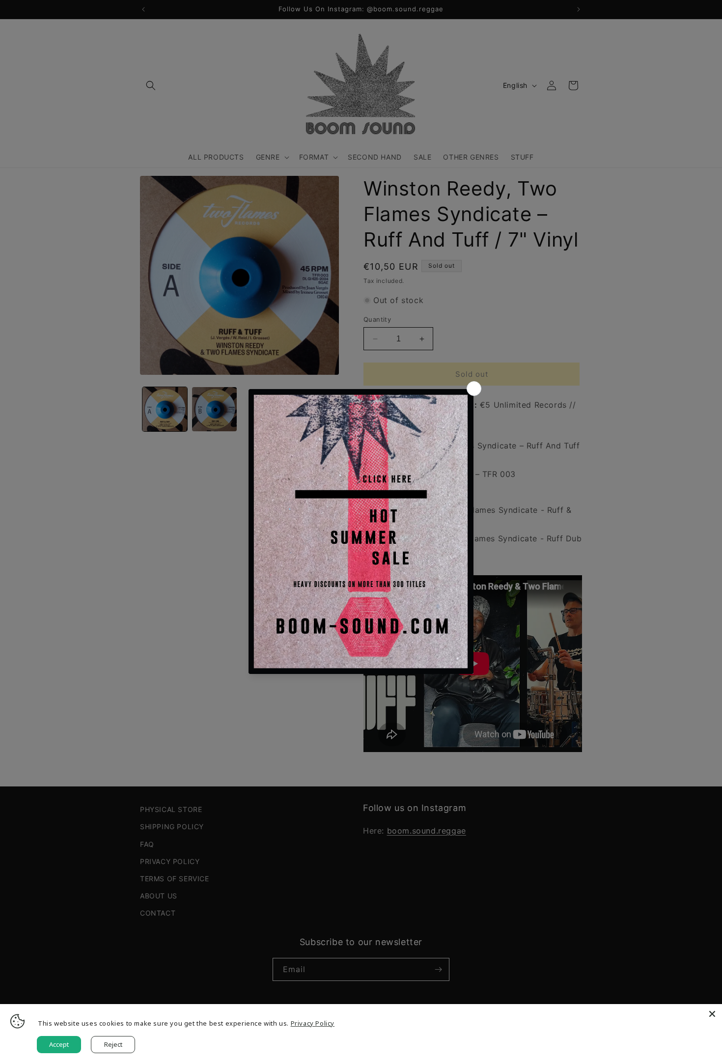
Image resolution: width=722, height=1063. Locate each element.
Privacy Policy (312, 1023)
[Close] (712, 1014)
